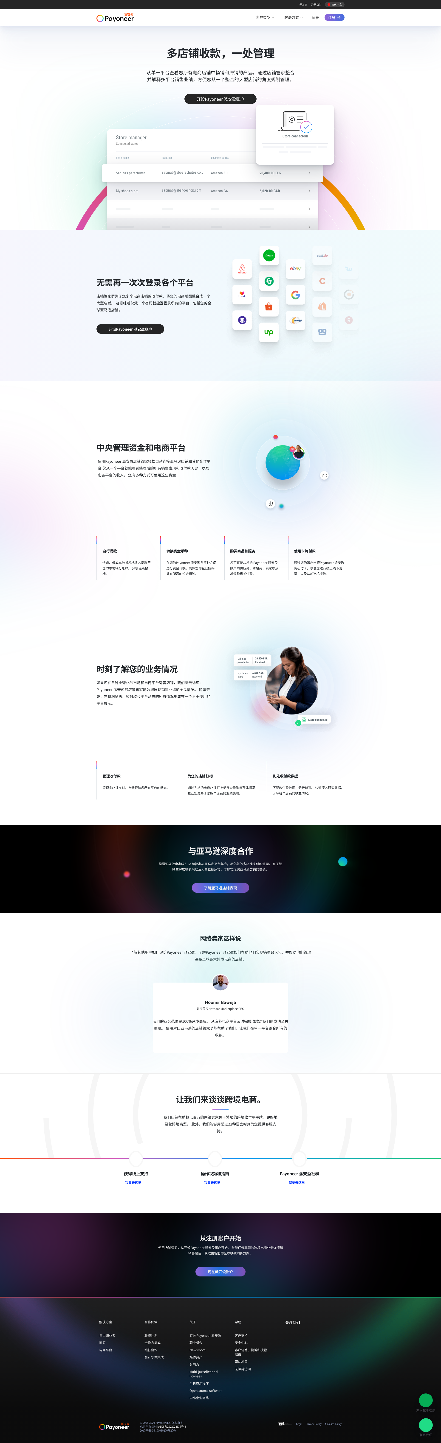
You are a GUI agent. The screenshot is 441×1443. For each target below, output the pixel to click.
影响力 (194, 1364)
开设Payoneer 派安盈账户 (220, 99)
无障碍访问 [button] (243, 1369)
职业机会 (195, 1342)
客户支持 (241, 1335)
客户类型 (263, 17)
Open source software (205, 1390)
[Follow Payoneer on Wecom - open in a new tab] (295, 1332)
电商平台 (105, 1350)
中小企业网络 (199, 1398)
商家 (102, 1342)
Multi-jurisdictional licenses (203, 1374)
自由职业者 (107, 1335)
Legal (299, 1424)
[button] (426, 1400)
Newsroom (197, 1350)
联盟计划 (150, 1335)
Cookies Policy (333, 1424)
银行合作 (150, 1350)
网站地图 (241, 1361)
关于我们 (316, 4)
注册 (331, 17)
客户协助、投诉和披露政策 (251, 1352)
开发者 (303, 4)
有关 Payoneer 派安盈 (205, 1335)
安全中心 (241, 1342)
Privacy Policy (314, 1424)
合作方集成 (152, 1342)
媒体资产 (195, 1357)
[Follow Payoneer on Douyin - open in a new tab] (302, 1332)
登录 (315, 17)
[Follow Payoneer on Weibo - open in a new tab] (309, 1332)
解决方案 (291, 17)
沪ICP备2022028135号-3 (171, 1426)
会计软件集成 (154, 1357)
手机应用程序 (199, 1383)
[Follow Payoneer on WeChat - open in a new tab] (287, 1332)
